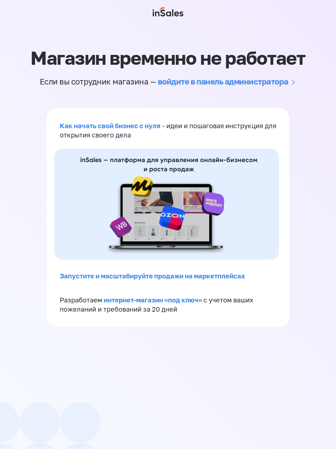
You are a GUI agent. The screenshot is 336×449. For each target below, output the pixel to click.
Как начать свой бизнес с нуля (110, 126)
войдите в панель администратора (223, 81)
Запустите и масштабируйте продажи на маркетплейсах (152, 276)
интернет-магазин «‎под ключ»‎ (153, 300)
